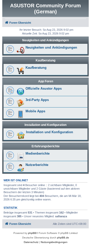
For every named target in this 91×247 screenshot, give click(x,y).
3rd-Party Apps (37, 100)
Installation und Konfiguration (45, 125)
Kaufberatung (45, 60)
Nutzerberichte (37, 165)
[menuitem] (31, 242)
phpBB (32, 233)
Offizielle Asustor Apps (44, 88)
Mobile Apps (35, 111)
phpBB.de (63, 237)
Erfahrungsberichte (46, 146)
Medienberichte (38, 153)
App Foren (45, 81)
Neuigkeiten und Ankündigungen (45, 40)
